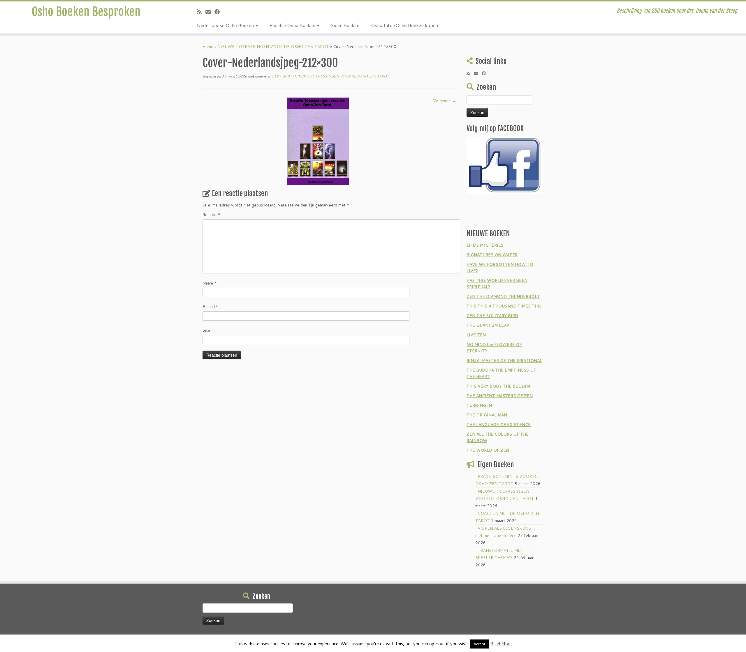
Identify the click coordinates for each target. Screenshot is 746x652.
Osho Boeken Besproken (86, 12)
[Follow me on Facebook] (219, 11)
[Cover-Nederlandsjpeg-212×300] (318, 141)
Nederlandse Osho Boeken (226, 25)
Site (206, 330)
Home (208, 47)
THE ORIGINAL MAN (487, 415)
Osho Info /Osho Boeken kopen (404, 25)
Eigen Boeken (345, 25)
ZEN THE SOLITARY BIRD (492, 316)
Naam (210, 283)
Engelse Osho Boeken (293, 25)
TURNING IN (479, 405)
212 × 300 (280, 76)
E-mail (211, 307)
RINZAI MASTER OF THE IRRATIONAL (504, 360)
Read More (501, 644)
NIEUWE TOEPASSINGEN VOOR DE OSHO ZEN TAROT (273, 47)
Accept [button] (479, 643)
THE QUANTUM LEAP (488, 325)
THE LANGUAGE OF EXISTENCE (499, 424)
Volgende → (444, 101)
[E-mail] (209, 11)
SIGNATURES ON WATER (492, 255)
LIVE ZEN (476, 335)
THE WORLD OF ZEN (488, 450)
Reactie (211, 215)
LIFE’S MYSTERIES (485, 245)
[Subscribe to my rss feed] (201, 11)
